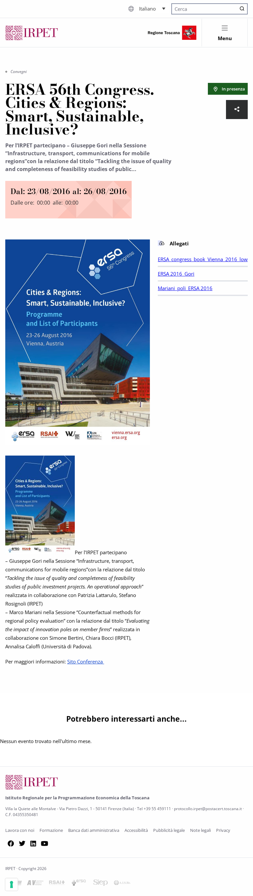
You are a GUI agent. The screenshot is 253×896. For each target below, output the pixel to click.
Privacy (223, 830)
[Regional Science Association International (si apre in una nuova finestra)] (57, 884)
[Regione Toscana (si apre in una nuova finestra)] (172, 32)
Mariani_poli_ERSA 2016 (185, 288)
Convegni (19, 71)
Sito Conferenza (85, 661)
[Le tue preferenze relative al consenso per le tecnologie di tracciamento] (11, 884)
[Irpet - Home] (31, 32)
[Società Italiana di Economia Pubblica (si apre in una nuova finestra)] (100, 884)
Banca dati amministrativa (93, 830)
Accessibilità (136, 830)
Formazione (51, 830)
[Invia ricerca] (242, 9)
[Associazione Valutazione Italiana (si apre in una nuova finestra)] (35, 884)
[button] (152, 8)
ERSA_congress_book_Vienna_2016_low (203, 259)
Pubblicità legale (169, 830)
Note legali (200, 830)
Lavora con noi (19, 830)
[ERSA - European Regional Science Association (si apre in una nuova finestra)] (78, 884)
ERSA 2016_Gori (176, 273)
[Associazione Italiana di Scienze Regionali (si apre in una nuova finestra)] (122, 884)
